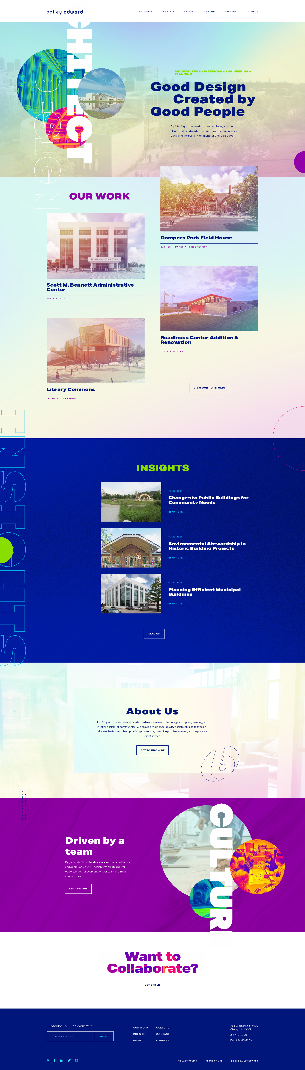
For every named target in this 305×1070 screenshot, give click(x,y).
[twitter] (69, 1060)
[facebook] (55, 1060)
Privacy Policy (187, 1061)
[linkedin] (61, 1060)
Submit (104, 1036)
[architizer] (48, 1060)
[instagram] (76, 1060)
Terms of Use (214, 1061)
